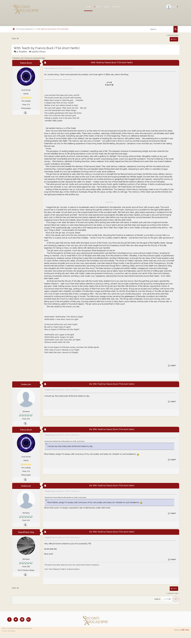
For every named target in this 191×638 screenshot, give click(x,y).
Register (116, 7)
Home (88, 7)
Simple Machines (26, 628)
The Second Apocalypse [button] (24, 29)
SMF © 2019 (15, 628)
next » (176, 35)
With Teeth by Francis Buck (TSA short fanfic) (53, 29)
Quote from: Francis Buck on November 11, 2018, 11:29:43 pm (65, 497)
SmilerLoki (26, 384)
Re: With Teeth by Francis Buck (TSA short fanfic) (111, 384)
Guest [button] (174, 7)
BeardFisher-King (26, 532)
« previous (170, 35)
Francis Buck (26, 63)
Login (106, 7)
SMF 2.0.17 (6, 628)
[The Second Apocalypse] (26, 6)
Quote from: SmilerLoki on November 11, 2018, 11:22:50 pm (65, 441)
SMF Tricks (185, 630)
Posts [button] (97, 7)
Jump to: (157, 599)
